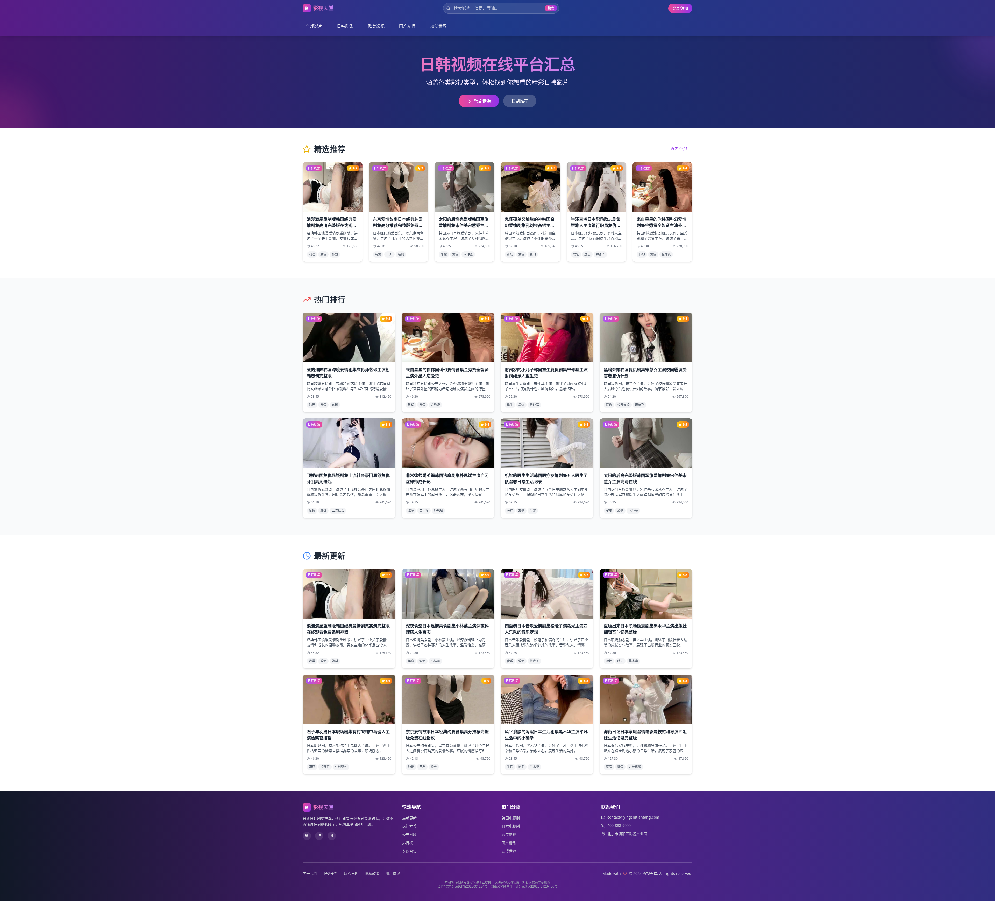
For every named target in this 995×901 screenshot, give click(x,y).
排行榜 (407, 842)
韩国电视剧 (511, 817)
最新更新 (409, 817)
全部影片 (314, 26)
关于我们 (310, 873)
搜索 (551, 8)
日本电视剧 (511, 826)
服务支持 (330, 873)
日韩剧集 (345, 26)
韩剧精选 (482, 101)
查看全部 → (681, 149)
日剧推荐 (519, 101)
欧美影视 (376, 26)
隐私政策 (372, 873)
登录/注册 (680, 8)
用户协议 (393, 873)
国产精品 (407, 26)
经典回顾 (409, 834)
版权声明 (351, 873)
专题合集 (409, 851)
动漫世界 (438, 26)
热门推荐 (409, 826)
